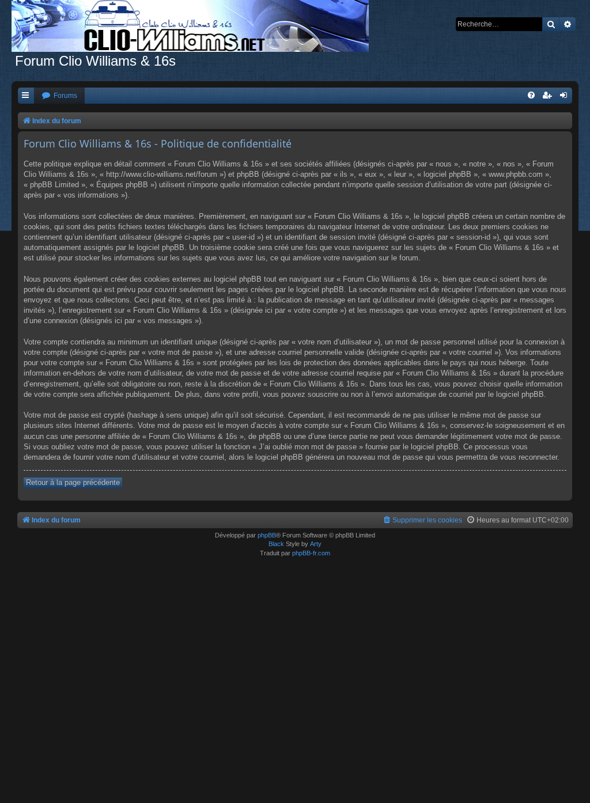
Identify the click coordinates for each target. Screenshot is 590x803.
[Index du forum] (196, 26)
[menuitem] (59, 96)
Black (276, 543)
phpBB (267, 535)
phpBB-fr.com (311, 553)
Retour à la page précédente (73, 482)
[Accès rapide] (26, 96)
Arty (316, 543)
